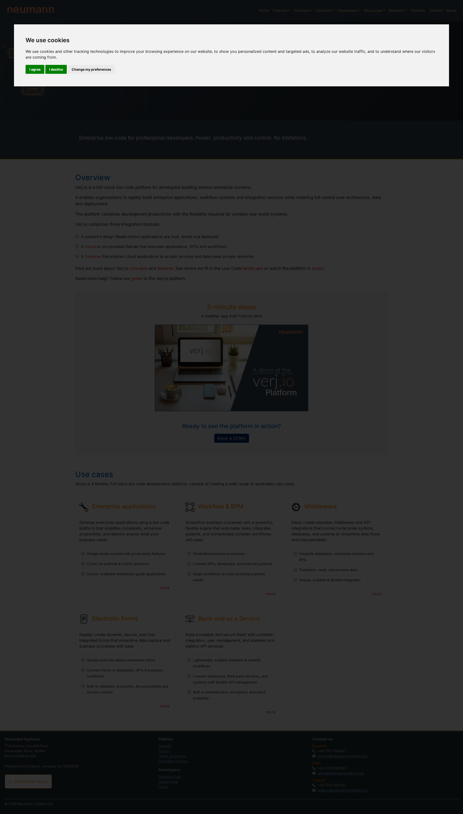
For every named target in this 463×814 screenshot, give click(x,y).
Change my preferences (91, 69)
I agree (35, 69)
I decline (56, 69)
